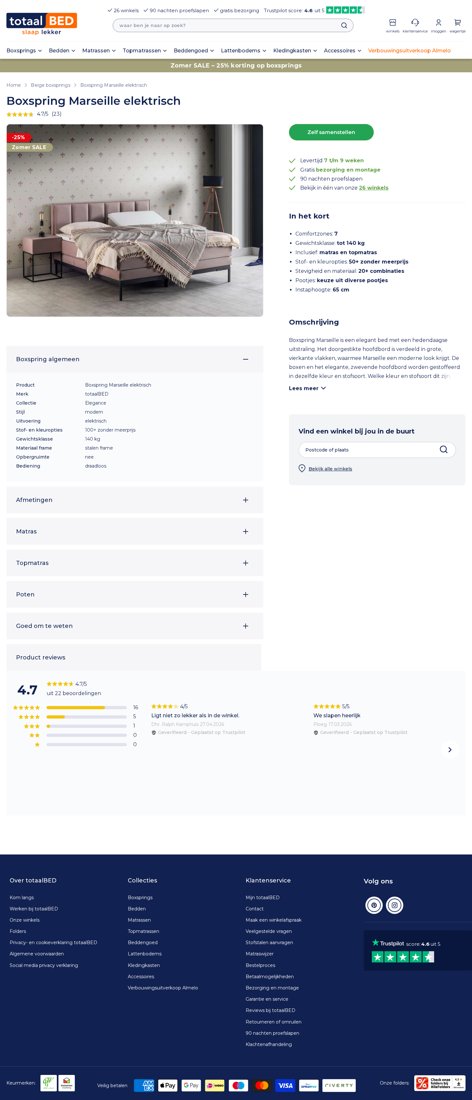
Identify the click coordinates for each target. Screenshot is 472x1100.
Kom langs (22, 897)
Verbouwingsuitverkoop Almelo (163, 988)
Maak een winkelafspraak (274, 920)
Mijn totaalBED (263, 897)
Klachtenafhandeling (269, 1044)
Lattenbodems (145, 954)
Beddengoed (143, 942)
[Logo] (41, 24)
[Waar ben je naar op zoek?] (341, 25)
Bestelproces (260, 965)
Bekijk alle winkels (330, 469)
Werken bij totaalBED (34, 909)
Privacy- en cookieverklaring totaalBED (53, 942)
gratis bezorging (239, 10)
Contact (255, 909)
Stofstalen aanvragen (269, 942)
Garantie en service (267, 999)
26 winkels (126, 10)
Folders (18, 931)
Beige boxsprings (50, 85)
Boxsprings (140, 897)
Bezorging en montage (272, 988)
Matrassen (139, 920)
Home (13, 85)
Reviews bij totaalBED (270, 1010)
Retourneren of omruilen (274, 1022)
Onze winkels (24, 920)
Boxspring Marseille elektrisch (113, 85)
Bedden (137, 909)
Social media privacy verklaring (44, 965)
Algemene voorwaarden (37, 954)
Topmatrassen (143, 931)
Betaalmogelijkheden (270, 976)
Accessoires (141, 976)
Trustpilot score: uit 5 (294, 10)
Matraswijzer (260, 954)
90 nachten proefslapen (179, 10)
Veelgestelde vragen (269, 931)
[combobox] (233, 25)
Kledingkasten (144, 965)
